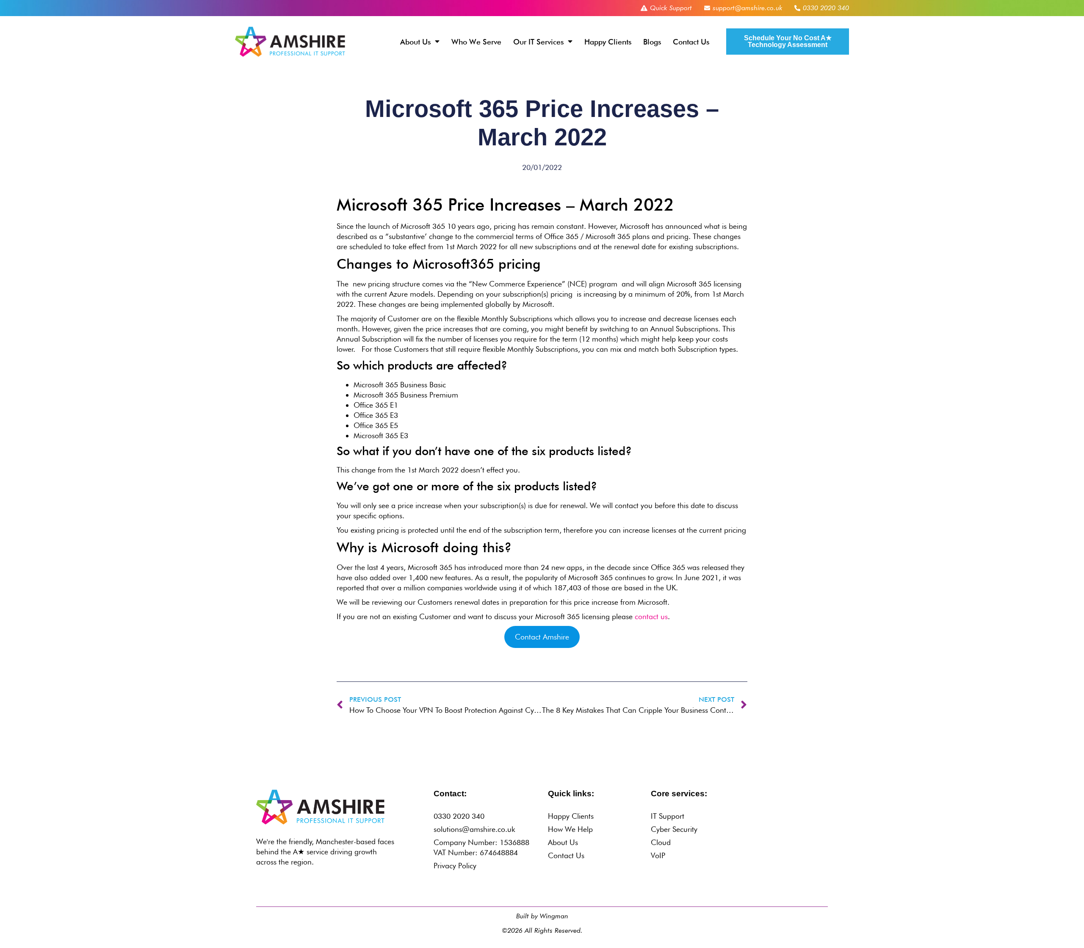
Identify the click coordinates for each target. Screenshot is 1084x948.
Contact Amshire (542, 636)
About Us (415, 41)
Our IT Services (538, 41)
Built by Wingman (542, 916)
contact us (651, 616)
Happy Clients (607, 41)
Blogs (652, 41)
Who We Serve (476, 41)
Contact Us (691, 41)
